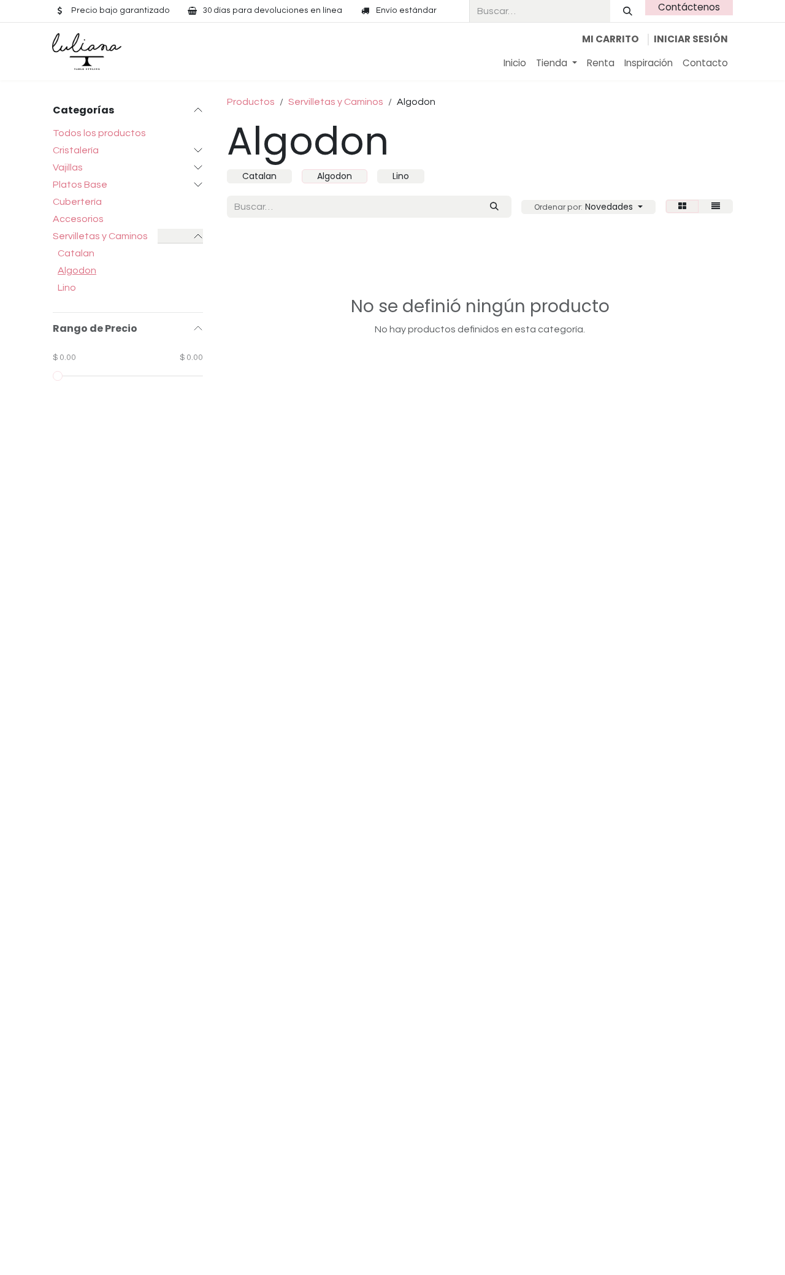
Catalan (76, 253)
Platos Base (80, 185)
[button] (588, 207)
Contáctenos (689, 7)
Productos (251, 102)
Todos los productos (99, 133)
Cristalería (76, 150)
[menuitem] (515, 63)
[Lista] (716, 206)
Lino (67, 288)
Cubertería (77, 202)
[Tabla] (682, 206)
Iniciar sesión (691, 39)
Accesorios (78, 219)
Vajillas (68, 167)
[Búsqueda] (627, 11)
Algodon (77, 270)
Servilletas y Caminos (100, 236)
